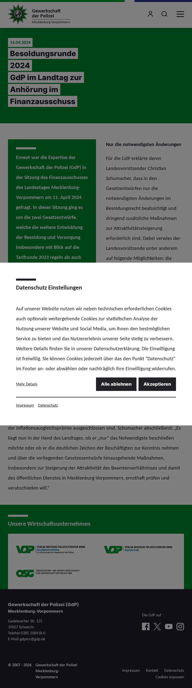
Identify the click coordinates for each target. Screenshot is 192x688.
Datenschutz (48, 405)
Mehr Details (26, 384)
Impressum (25, 405)
